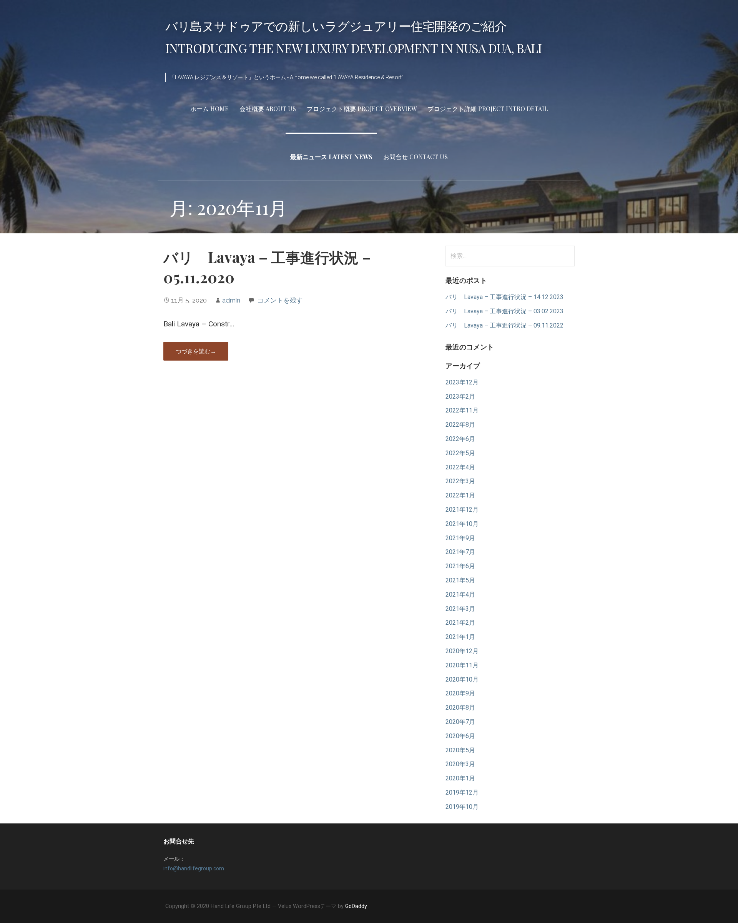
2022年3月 (460, 481)
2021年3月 (460, 608)
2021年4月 (460, 594)
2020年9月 (460, 693)
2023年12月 (462, 382)
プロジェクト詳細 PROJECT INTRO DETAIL (487, 109)
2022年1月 (460, 495)
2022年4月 (460, 467)
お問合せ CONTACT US (415, 157)
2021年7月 (460, 551)
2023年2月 (460, 396)
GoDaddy (356, 906)
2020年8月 (460, 707)
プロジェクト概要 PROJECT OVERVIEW (362, 109)
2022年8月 (460, 424)
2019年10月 (462, 806)
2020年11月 (462, 665)
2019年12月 (462, 792)
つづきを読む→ (196, 351)
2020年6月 (460, 736)
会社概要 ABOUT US (267, 109)
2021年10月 (462, 523)
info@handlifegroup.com (193, 868)
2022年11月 (462, 410)
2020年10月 (462, 679)
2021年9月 (460, 538)
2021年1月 (460, 636)
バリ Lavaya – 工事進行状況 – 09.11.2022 (504, 325)
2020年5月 (460, 750)
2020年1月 (460, 778)
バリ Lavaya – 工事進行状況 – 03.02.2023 (504, 311)
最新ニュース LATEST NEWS (331, 157)
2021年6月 (460, 566)
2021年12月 (462, 509)
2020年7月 (460, 721)
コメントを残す (280, 300)
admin (231, 300)
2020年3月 (460, 764)
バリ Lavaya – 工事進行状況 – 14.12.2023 (504, 297)
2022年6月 (460, 438)
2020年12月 (462, 651)
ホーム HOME (209, 109)
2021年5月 (460, 580)
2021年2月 (460, 622)
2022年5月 (460, 453)
